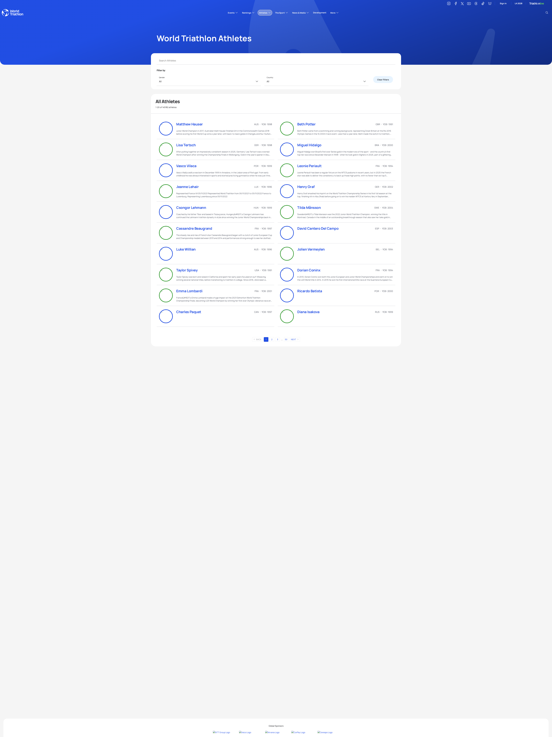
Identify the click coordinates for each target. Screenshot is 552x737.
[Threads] (476, 4)
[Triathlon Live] (536, 3)
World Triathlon (12, 12)
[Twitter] (462, 3)
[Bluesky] (489, 4)
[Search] (546, 12)
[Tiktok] (483, 4)
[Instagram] (449, 4)
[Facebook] (455, 4)
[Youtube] (469, 3)
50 (286, 339)
